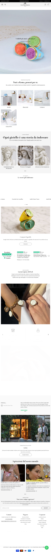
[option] (8, 157)
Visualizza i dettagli (5, 489)
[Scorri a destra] (48, 334)
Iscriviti (46, 508)
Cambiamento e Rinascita (9, 167)
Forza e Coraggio (25, 167)
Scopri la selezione (25, 44)
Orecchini (9, 126)
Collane (42, 107)
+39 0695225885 (8, 519)
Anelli (9, 107)
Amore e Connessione (42, 167)
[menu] (2, 4)
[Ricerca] (5, 4)
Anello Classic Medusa (26, 199)
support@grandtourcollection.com (8, 521)
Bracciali (25, 107)
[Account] (45, 4)
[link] (25, 304)
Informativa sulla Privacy (25, 503)
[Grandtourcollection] (9, 98)
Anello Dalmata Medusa (8, 199)
